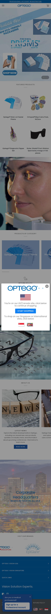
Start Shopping (26, 311)
